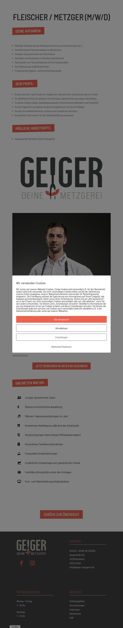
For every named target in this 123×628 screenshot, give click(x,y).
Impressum (67, 346)
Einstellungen (61, 337)
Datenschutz (56, 346)
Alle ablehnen (61, 328)
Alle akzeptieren (61, 319)
